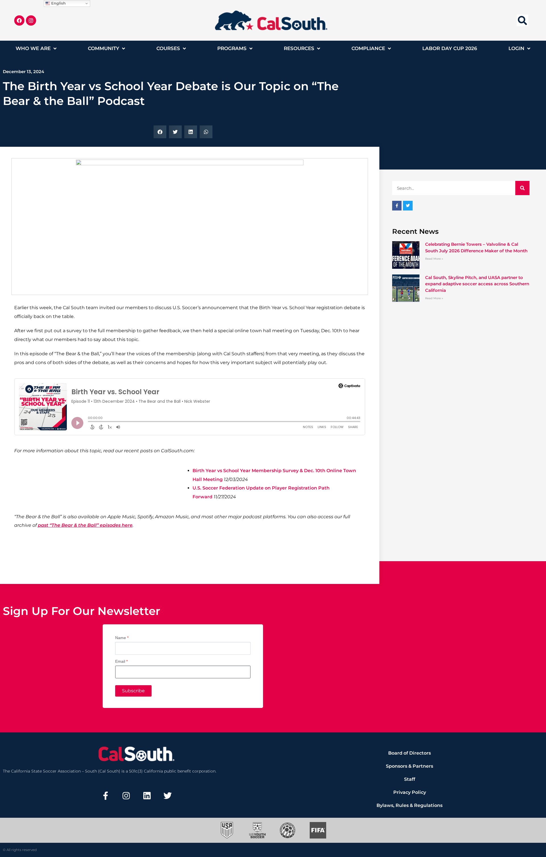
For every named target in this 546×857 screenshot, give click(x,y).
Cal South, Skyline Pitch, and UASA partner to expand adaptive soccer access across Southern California (477, 284)
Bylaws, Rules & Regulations (409, 805)
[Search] (522, 188)
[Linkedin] (147, 796)
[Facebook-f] (105, 796)
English (58, 3)
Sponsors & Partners (409, 766)
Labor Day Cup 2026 (449, 48)
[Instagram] (31, 20)
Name (122, 638)
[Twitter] (167, 796)
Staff (409, 779)
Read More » (434, 259)
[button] (522, 20)
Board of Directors (409, 753)
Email (121, 661)
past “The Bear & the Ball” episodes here (85, 525)
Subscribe (133, 690)
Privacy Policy (409, 792)
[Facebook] (19, 20)
